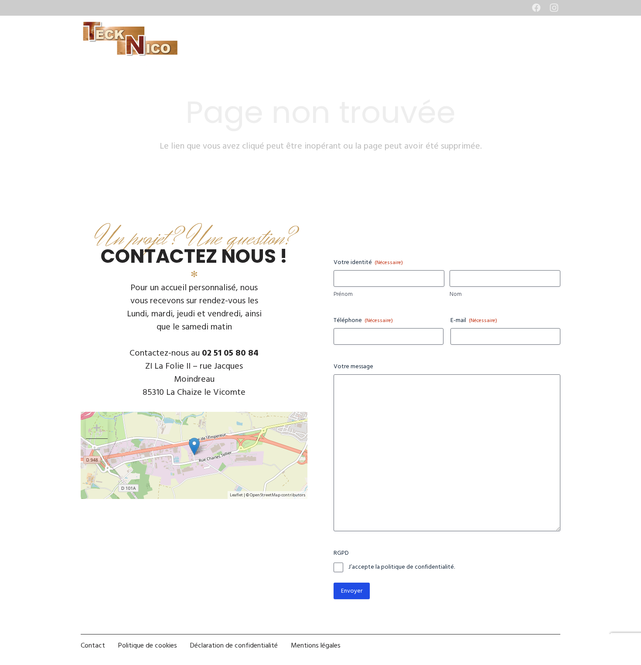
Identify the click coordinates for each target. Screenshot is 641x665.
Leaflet (236, 495)
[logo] (130, 44)
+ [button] (97, 428)
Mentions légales (316, 645)
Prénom (343, 294)
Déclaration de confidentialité (234, 645)
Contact (93, 645)
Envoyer (351, 591)
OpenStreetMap (265, 495)
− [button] (97, 449)
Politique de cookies (147, 645)
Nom (456, 294)
